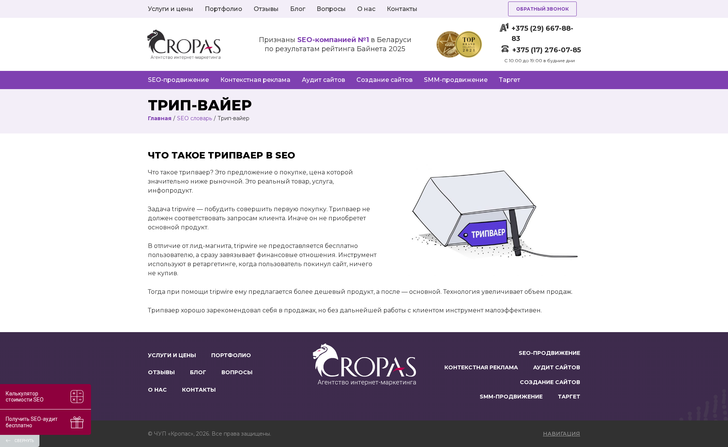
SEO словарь (194, 118)
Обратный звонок (542, 9)
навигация (561, 433)
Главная (159, 118)
